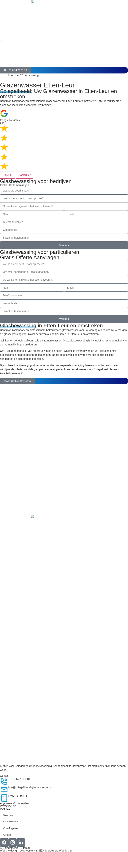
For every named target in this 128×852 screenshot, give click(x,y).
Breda (12, 397)
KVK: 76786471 (17, 795)
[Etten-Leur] (4, 474)
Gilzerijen (14, 480)
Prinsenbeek (15, 447)
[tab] (7, 175)
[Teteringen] (4, 491)
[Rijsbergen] (4, 457)
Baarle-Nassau (17, 422)
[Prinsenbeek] (4, 449)
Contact (7, 835)
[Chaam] (4, 466)
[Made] (4, 441)
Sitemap (25, 848)
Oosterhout (14, 413)
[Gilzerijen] (4, 482)
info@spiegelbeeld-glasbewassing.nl (30, 787)
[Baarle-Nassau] (4, 424)
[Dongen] (4, 407)
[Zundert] (4, 432)
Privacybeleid (8, 806)
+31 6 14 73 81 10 (19, 779)
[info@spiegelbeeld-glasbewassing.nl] (4, 790)
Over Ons (8, 815)
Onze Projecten (10, 828)
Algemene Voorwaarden (14, 803)
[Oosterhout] (4, 416)
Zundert (13, 430)
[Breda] (4, 399)
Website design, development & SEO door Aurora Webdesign (36, 850)
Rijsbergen (14, 455)
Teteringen (14, 488)
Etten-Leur (14, 471)
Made (11, 438)
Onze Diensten (10, 821)
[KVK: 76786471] (4, 798)
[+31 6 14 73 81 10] (4, 781)
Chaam (12, 463)
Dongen (13, 405)
